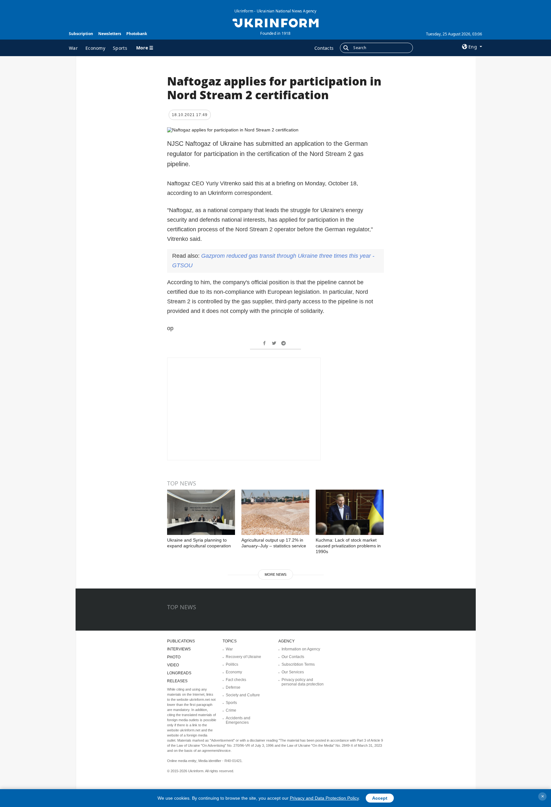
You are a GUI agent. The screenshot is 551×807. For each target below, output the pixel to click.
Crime (231, 710)
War (73, 48)
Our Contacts (293, 657)
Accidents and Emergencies (238, 720)
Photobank (136, 33)
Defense (233, 687)
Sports (120, 48)
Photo (173, 657)
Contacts (324, 48)
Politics (232, 664)
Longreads (179, 673)
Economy (95, 48)
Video (173, 665)
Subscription (81, 33)
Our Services (293, 672)
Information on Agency (301, 649)
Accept (379, 798)
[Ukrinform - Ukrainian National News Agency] (275, 22)
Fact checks (236, 679)
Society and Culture (243, 695)
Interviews (179, 649)
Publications (181, 641)
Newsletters (109, 33)
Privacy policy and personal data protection (303, 681)
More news (275, 574)
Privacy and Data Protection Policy (324, 798)
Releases (177, 681)
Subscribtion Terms (298, 664)
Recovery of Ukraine (243, 657)
